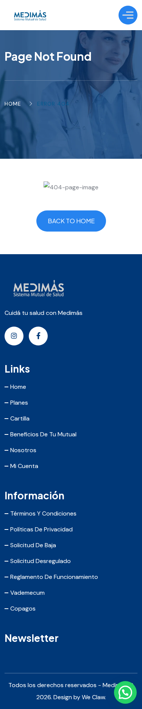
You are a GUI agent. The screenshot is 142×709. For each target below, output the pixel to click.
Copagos (23, 608)
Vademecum (27, 593)
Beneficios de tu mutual (43, 434)
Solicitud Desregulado (40, 561)
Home (13, 103)
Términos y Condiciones (43, 513)
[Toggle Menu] (128, 14)
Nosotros (23, 450)
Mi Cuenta (24, 466)
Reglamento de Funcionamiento (54, 577)
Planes (19, 403)
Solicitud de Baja (33, 545)
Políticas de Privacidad (41, 529)
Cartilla (20, 418)
